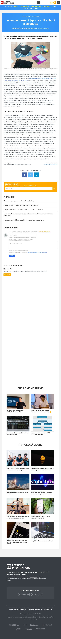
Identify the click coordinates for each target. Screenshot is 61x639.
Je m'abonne (7, 274)
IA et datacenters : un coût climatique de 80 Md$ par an (17, 433)
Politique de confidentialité (32, 252)
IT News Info (33, 577)
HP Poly (16, 6)
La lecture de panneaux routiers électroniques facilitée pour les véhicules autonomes (28, 214)
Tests (54, 6)
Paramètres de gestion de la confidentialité (40, 609)
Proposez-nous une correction (50, 164)
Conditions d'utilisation (42, 252)
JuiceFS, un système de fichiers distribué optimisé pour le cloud (40, 411)
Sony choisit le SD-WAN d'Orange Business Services (21, 205)
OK (54, 188)
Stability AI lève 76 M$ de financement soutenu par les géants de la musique (42, 493)
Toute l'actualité (26, 16)
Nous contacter (12, 607)
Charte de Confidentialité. (25, 240)
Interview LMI (27, 8)
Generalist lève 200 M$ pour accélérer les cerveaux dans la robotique (18, 517)
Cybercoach (46, 6)
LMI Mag (35, 8)
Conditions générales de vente (17, 609)
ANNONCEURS (22, 607)
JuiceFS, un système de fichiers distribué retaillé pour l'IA (15, 411)
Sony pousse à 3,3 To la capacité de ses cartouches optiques (24, 220)
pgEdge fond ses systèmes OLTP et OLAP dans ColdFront (41, 433)
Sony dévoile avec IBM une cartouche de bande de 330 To (23, 209)
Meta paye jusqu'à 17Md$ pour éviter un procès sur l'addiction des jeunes (18, 469)
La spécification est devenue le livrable (42, 541)
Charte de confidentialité (46, 607)
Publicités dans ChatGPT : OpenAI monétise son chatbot (40, 517)
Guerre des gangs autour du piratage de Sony (19, 201)
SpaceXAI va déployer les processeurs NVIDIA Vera (17, 493)
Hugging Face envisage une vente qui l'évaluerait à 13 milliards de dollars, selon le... (17, 542)
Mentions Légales (32, 607)
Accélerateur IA (36, 6)
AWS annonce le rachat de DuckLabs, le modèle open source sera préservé (42, 469)
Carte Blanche (24, 6)
